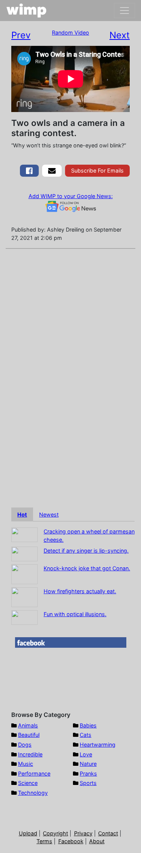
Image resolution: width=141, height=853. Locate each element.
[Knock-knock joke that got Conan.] (24, 574)
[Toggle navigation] (124, 10)
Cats (85, 735)
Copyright (55, 833)
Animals (28, 725)
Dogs (25, 744)
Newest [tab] (49, 514)
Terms (44, 841)
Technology (33, 792)
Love (86, 754)
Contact (108, 833)
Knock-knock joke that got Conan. (87, 568)
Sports (88, 783)
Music (25, 764)
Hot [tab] (22, 514)
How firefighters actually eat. (80, 591)
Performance (34, 773)
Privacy (83, 833)
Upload (28, 833)
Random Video (70, 32)
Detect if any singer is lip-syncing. (86, 550)
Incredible (30, 754)
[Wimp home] (26, 10)
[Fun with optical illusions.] (24, 617)
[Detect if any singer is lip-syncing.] (24, 553)
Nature (88, 764)
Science (28, 783)
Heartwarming (97, 744)
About (97, 841)
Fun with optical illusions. (75, 614)
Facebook (70, 841)
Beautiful (28, 735)
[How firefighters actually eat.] (24, 597)
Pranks (88, 773)
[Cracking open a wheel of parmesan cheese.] (24, 534)
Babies (88, 725)
